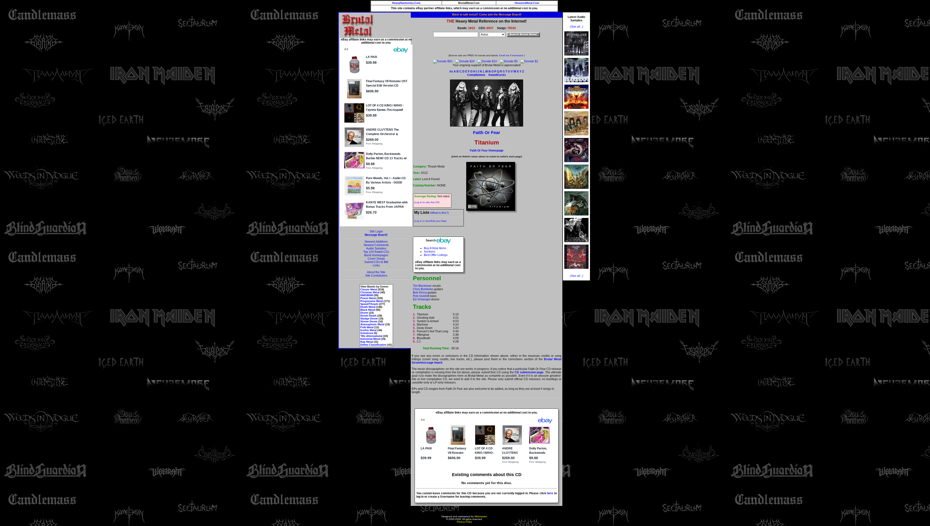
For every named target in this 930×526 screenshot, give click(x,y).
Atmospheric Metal (372, 324)
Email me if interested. (511, 55)
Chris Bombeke (423, 289)
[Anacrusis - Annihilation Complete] (576, 137)
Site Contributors (376, 275)
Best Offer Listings (436, 255)
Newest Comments (376, 245)
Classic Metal (368, 289)
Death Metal (367, 306)
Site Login (376, 231)
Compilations (476, 75)
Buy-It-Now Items (435, 248)
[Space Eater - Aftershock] (576, 190)
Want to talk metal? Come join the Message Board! (486, 14)
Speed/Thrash (369, 304)
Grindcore (366, 333)
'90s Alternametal (371, 336)
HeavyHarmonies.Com (406, 2)
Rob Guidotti (421, 296)
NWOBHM (366, 295)
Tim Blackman (422, 285)
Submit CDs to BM (376, 262)
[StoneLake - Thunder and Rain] (576, 57)
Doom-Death (368, 315)
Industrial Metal (370, 338)
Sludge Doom (369, 318)
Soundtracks (497, 75)
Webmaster (480, 516)
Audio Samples (376, 248)
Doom (364, 312)
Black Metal (367, 309)
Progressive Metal (371, 301)
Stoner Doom (368, 321)
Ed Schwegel (421, 299)
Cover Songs (376, 258)
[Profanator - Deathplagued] (576, 243)
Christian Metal (370, 292)
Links (376, 265)
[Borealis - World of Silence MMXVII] (576, 83)
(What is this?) (439, 213)
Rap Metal (366, 341)
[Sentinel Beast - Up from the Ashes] (576, 217)
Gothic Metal (368, 330)
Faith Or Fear (486, 132)
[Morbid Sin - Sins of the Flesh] (576, 270)
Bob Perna (420, 292)
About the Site (376, 272)
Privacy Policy (464, 521)
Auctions (429, 251)
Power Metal (368, 298)
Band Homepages (376, 255)
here (550, 493)
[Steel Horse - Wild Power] (576, 163)
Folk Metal (366, 327)
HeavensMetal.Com (527, 2)
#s (451, 71)
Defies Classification (373, 344)
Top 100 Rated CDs (376, 252)
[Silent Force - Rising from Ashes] (576, 110)
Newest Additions (376, 241)
